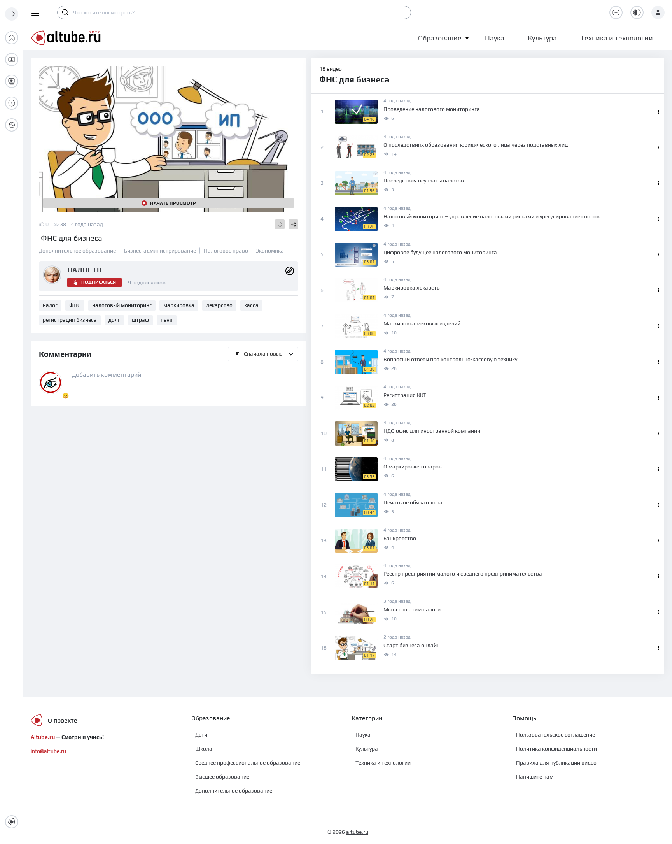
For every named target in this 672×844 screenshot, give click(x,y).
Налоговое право (226, 250)
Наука (363, 735)
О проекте (62, 720)
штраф (140, 320)
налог (50, 305)
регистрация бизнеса (70, 320)
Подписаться (98, 282)
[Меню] (11, 14)
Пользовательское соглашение (555, 735)
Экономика (270, 250)
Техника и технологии (383, 763)
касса (251, 305)
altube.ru (357, 832)
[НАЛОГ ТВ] (289, 270)
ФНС (74, 305)
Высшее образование (222, 777)
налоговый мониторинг (122, 305)
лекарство (219, 305)
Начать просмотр (173, 203)
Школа (203, 749)
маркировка (178, 305)
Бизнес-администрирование (160, 250)
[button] (439, 38)
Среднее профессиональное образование (247, 763)
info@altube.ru (48, 751)
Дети (201, 735)
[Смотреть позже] (280, 224)
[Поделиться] (293, 224)
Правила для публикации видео (556, 763)
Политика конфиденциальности (556, 749)
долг (114, 320)
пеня (167, 320)
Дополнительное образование (77, 250)
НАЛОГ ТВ (84, 270)
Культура (366, 749)
